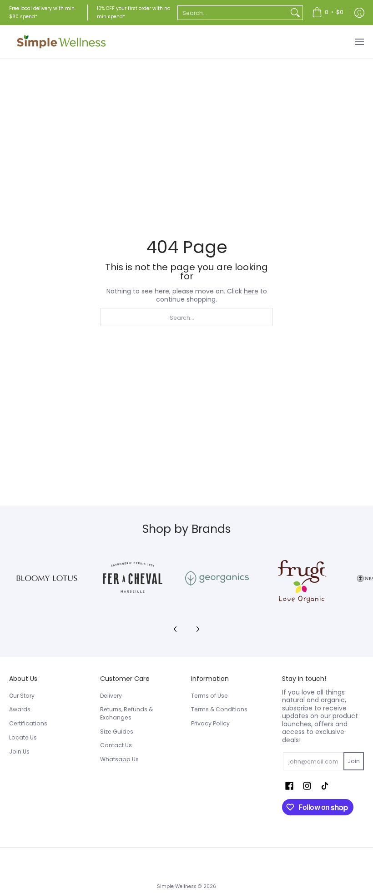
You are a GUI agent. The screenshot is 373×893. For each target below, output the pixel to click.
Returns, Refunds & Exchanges (126, 713)
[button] (289, 785)
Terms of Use (209, 696)
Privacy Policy (210, 723)
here (251, 291)
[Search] (295, 13)
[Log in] (359, 12)
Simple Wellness (177, 886)
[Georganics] (217, 578)
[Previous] (176, 629)
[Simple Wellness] (61, 42)
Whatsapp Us (119, 759)
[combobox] (233, 13)
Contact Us (116, 745)
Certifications (28, 723)
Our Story (22, 696)
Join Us (19, 751)
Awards (19, 709)
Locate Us (23, 737)
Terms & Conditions (219, 709)
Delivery (111, 696)
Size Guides (116, 731)
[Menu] (359, 42)
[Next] (197, 629)
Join (354, 761)
